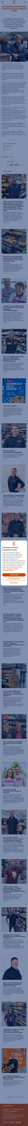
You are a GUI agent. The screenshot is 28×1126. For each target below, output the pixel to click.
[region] (14, 563)
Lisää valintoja (14, 582)
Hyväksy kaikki (14, 574)
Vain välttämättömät (14, 578)
